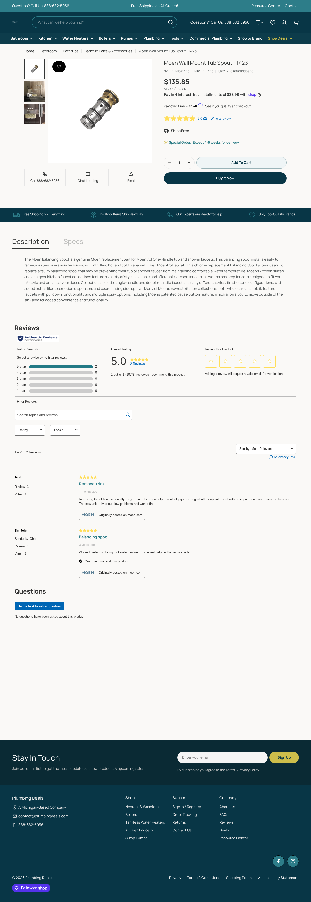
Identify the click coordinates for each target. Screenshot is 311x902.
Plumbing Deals (38, 877)
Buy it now (225, 178)
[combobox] (104, 22)
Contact (292, 5)
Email (131, 180)
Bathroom (48, 51)
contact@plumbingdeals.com (43, 816)
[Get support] (259, 22)
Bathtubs (70, 51)
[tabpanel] (155, 280)
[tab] (30, 243)
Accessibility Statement (278, 877)
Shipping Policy (239, 877)
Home (29, 51)
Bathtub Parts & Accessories (108, 51)
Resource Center (265, 5)
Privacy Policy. (249, 770)
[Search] (170, 22)
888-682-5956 (56, 5)
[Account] (284, 22)
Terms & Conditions (203, 877)
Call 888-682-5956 (44, 180)
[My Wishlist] (273, 22)
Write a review (221, 118)
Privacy (175, 877)
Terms (230, 770)
